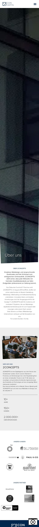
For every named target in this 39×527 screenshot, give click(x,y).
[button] (35, 4)
